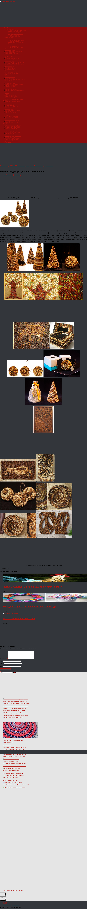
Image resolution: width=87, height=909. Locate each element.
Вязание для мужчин (13, 41)
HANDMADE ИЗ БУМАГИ (11, 88)
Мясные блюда (9, 111)
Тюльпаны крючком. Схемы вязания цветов (14, 756)
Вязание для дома (10, 29)
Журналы (5, 123)
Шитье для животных (10, 69)
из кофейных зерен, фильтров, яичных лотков (41, 166)
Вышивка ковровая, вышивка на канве (15, 79)
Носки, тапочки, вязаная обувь (16, 40)
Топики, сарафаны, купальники (16, 42)
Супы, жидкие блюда (10, 113)
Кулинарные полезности (11, 122)
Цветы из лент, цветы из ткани (13, 91)
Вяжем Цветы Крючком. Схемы (10, 761)
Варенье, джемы (9, 105)
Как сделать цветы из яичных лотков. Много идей (30, 606)
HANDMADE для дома (11, 85)
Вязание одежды (9, 37)
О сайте (5, 903)
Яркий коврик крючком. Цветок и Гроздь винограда (15, 715)
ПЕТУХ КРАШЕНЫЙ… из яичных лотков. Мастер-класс (32, 587)
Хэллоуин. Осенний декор (11, 139)
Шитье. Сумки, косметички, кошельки (14, 64)
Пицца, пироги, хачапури (11, 102)
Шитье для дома (9, 61)
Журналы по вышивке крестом (13, 125)
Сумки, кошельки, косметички (12, 55)
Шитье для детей (9, 59)
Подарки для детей (10, 137)
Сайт (1, 666)
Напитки (7, 121)
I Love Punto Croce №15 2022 (10, 780)
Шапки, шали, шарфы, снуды (15, 47)
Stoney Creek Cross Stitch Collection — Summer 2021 (16, 784)
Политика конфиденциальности (11, 905)
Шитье (4, 57)
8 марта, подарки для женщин (13, 136)
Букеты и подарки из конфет (12, 138)
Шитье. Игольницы (10, 68)
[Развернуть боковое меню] (0, 671)
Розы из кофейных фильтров (19, 618)
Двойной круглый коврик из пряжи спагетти (14, 740)
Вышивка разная (9, 80)
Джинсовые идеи (9, 66)
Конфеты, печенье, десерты (12, 120)
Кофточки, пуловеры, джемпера (16, 45)
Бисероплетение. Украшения (12, 98)
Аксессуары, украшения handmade (14, 84)
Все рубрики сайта (7, 142)
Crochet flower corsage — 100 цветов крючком (14, 766)
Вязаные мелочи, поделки (14, 36)
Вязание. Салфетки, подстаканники (17, 30)
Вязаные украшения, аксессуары (13, 51)
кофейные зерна (8, 175)
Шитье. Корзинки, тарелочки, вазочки (14, 62)
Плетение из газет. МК (10, 95)
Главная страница (4, 166)
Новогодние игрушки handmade (13, 132)
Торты (7, 115)
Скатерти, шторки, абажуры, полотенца (18, 32)
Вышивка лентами (10, 77)
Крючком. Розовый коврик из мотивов (12, 719)
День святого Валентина (11, 141)
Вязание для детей (10, 52)
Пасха (7, 134)
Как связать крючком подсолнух (11, 770)
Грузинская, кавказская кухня (12, 101)
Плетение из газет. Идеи (11, 96)
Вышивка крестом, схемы (11, 75)
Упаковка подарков (10, 133)
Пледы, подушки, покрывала (15, 34)
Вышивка (5, 74)
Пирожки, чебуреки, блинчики (12, 110)
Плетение (5, 94)
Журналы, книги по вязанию (12, 127)
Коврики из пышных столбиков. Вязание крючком (15, 706)
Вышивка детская (9, 78)
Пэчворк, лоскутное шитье (12, 58)
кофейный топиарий (17, 175)
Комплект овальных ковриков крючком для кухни (15, 701)
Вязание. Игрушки (10, 50)
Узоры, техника (9, 56)
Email (1, 663)
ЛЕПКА (7, 93)
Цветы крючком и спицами (12, 48)
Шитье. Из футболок (10, 70)
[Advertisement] (41, 15)
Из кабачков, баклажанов (11, 116)
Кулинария (5, 100)
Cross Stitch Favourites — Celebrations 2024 (13, 775)
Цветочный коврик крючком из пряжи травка (14, 749)
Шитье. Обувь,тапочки (11, 72)
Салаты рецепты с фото (11, 117)
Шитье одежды (9, 67)
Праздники (5, 129)
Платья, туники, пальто (14, 43)
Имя (1, 661)
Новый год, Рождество (11, 131)
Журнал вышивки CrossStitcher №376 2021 (13, 890)
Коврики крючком (7, 744)
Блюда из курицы (9, 107)
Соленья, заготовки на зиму (12, 106)
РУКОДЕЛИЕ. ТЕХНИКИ (11, 89)
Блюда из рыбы (9, 109)
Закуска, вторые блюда (11, 112)
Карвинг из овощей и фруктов (12, 118)
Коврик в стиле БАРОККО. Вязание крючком (14, 710)
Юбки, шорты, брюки (13, 46)
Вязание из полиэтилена (11, 53)
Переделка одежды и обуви (12, 73)
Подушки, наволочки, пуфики (12, 63)
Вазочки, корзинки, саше (14, 35)
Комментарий (4, 658)
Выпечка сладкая (9, 104)
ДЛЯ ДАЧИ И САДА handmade (13, 86)
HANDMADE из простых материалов (14, 90)
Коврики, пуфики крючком (14, 31)
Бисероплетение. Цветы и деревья (14, 99)
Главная (5, 902)
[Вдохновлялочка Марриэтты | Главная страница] (7, 1)
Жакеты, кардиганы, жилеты (15, 39)
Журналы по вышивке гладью (13, 126)
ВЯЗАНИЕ (5, 27)
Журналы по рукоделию (11, 128)
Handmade (5, 82)
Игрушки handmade (10, 83)
